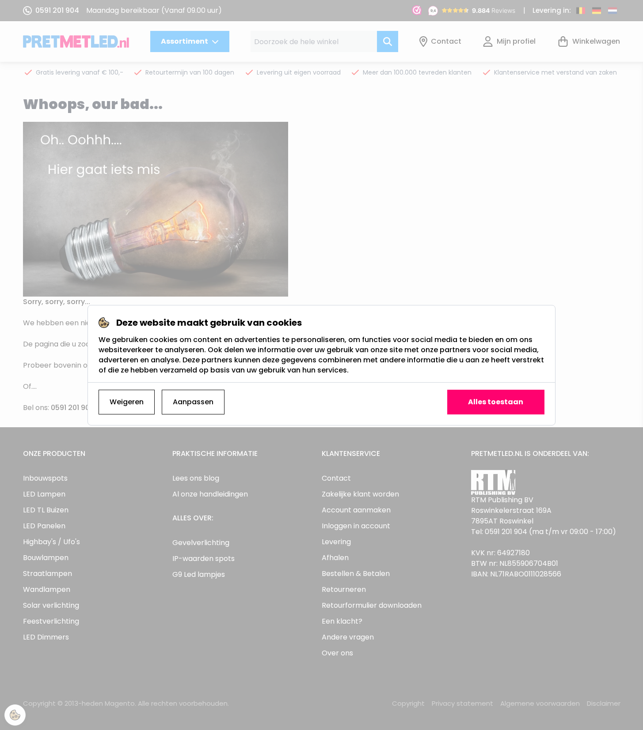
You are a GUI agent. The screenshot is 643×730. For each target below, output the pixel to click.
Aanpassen (193, 402)
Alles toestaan (495, 402)
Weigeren (127, 402)
